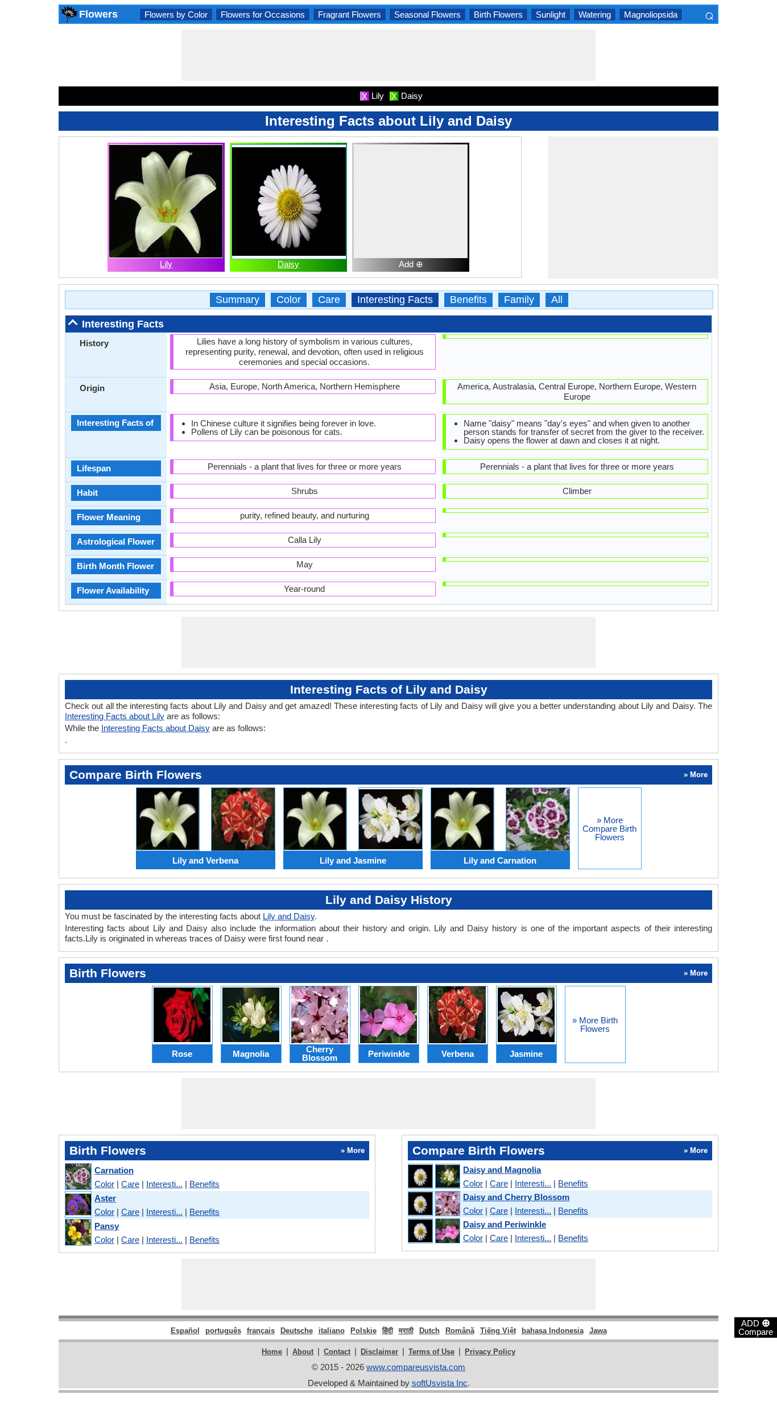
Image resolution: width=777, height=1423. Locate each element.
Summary (237, 300)
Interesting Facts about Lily (114, 716)
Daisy (288, 264)
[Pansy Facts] (77, 1233)
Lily (166, 264)
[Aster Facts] (77, 1205)
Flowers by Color (176, 14)
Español (185, 1330)
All (557, 300)
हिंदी (387, 1330)
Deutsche (296, 1330)
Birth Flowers (498, 14)
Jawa (598, 1330)
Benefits (468, 300)
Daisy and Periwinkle (504, 1224)
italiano (332, 1330)
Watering (594, 14)
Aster (105, 1198)
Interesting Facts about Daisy (155, 728)
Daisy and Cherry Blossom (516, 1197)
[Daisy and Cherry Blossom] (433, 1204)
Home (272, 1351)
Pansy (106, 1226)
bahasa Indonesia (553, 1330)
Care (329, 300)
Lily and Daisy (289, 916)
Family (519, 300)
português (223, 1330)
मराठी (406, 1330)
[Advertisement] (388, 55)
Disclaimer (379, 1351)
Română (459, 1330)
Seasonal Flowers (427, 14)
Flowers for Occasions (263, 14)
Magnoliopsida (650, 14)
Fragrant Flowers (349, 14)
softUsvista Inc (440, 1383)
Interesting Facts (395, 300)
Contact (337, 1351)
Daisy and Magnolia (502, 1170)
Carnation (114, 1170)
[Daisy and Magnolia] (433, 1177)
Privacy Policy (490, 1351)
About (302, 1351)
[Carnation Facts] (77, 1177)
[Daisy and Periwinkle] (433, 1231)
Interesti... (164, 1184)
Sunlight (550, 14)
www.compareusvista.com (415, 1367)
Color (288, 300)
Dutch (429, 1330)
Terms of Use (431, 1351)
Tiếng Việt (498, 1330)
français (261, 1330)
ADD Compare (755, 1327)
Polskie (363, 1330)
